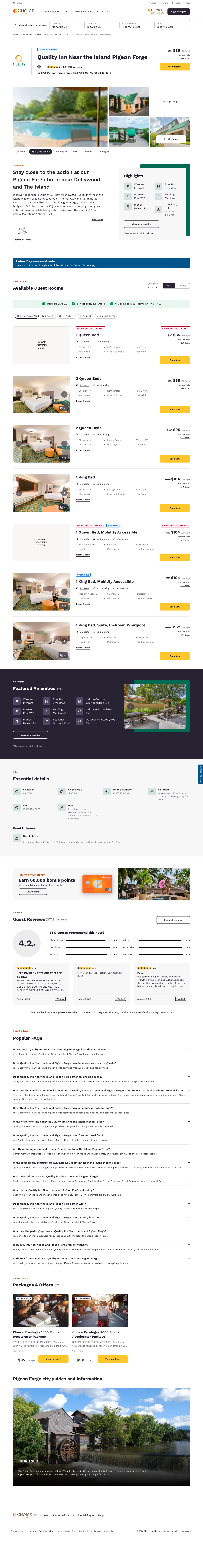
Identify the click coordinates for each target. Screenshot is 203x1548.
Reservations (61, 1515)
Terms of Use (17, 1531)
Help (188, 3)
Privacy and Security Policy (40, 1531)
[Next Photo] (64, 394)
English (20, 3)
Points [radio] (182, 285)
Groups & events (83, 11)
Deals (67, 11)
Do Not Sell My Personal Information (96, 1531)
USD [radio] (168, 285)
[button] (200, 774)
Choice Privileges (83, 1515)
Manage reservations (158, 3)
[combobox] (50, 11)
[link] (33, 891)
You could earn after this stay (138, 303)
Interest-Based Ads (66, 1531)
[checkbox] (27, 316)
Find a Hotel (41, 1515)
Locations (176, 3)
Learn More (166, 1012)
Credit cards (104, 11)
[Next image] (180, 706)
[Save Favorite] (39, 67)
